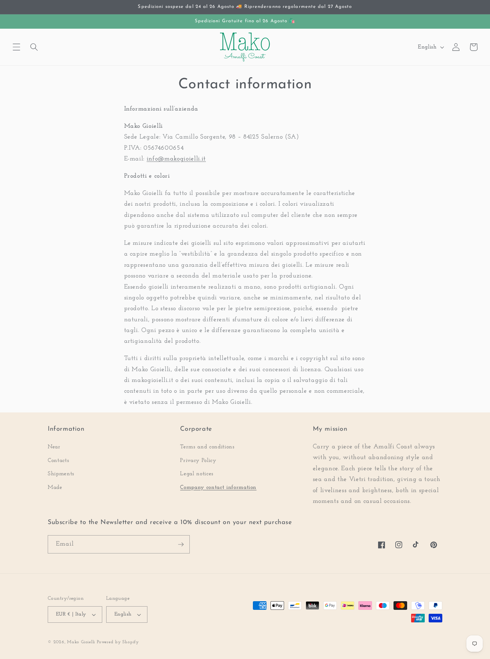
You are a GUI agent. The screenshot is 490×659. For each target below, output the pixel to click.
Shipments (61, 474)
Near (54, 447)
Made (55, 487)
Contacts (58, 460)
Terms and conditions (207, 447)
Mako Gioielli (81, 642)
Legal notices (196, 474)
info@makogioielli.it (176, 159)
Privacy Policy (198, 460)
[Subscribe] (180, 544)
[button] (16, 47)
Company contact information (218, 487)
